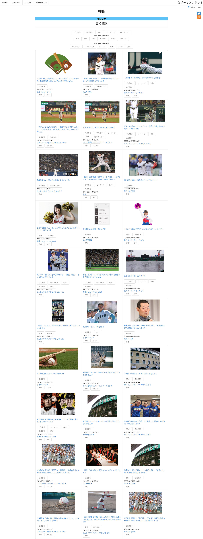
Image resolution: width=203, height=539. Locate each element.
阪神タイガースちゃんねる (134, 93)
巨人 (77, 39)
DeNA (113, 39)
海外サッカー (101, 86)
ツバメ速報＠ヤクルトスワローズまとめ (97, 142)
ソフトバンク (89, 47)
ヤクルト (123, 39)
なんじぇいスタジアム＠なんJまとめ (137, 143)
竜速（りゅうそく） (44, 92)
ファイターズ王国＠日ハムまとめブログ (51, 143)
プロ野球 (77, 32)
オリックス (76, 47)
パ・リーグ (124, 32)
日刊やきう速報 (130, 191)
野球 (3, 2)
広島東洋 (103, 39)
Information (42, 2)
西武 (111, 47)
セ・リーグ (111, 32)
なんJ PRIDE (87, 92)
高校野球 (89, 32)
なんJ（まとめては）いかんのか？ (49, 191)
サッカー (15, 2)
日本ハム (102, 47)
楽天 (129, 47)
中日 (93, 39)
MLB (99, 32)
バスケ (26, 2)
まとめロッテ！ (88, 338)
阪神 (85, 39)
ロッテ (120, 47)
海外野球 (53, 137)
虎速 (84, 194)
